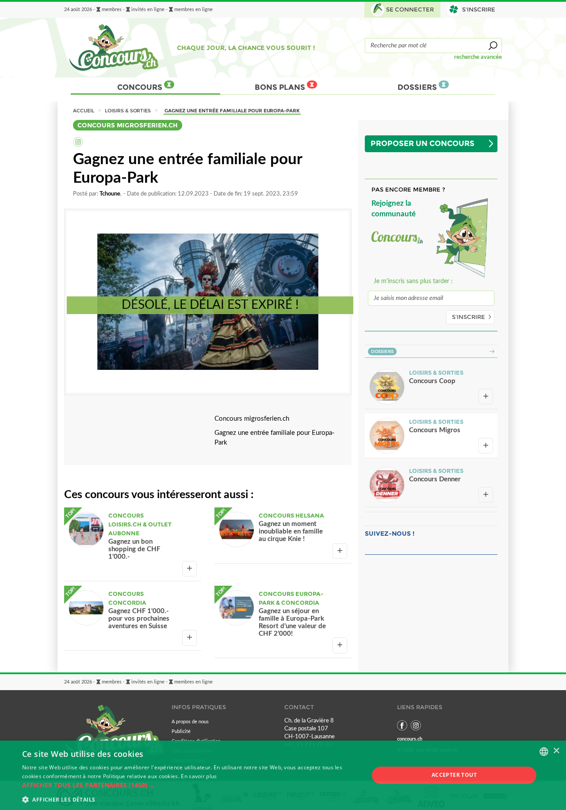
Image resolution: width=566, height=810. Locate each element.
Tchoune (109, 193)
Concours (140, 87)
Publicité (181, 731)
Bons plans (281, 87)
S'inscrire (468, 317)
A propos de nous (190, 721)
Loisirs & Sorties (128, 110)
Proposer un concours (422, 143)
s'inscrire (478, 9)
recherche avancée (478, 57)
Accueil (83, 110)
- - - (138, 10)
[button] (190, 785)
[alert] (283, 775)
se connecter (410, 9)
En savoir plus (199, 776)
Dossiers (418, 87)
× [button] (556, 751)
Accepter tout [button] (454, 775)
